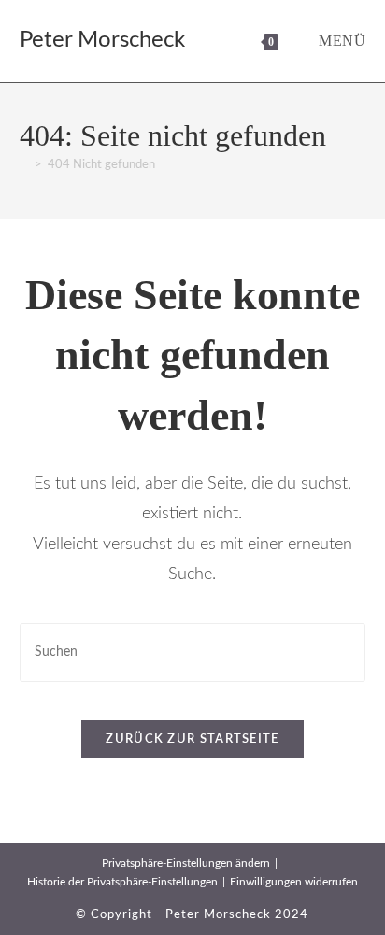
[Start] (24, 165)
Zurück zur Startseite (192, 739)
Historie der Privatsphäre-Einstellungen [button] (122, 881)
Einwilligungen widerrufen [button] (294, 881)
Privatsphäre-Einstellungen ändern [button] (186, 863)
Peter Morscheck (102, 40)
